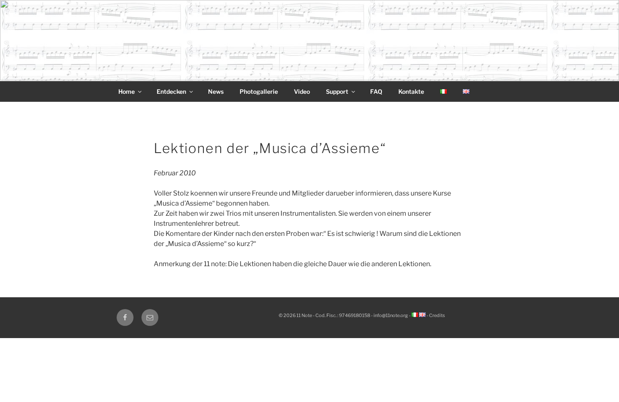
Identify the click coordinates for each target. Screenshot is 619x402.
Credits (437, 315)
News (216, 91)
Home (126, 91)
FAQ (376, 91)
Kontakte (411, 91)
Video (302, 91)
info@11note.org (391, 315)
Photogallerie (259, 91)
